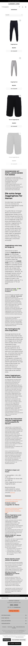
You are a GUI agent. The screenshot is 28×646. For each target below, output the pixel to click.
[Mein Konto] (22, 7)
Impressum (4, 626)
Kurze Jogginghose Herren (11, 501)
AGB (14, 626)
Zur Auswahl (14, 51)
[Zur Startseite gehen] (14, 4)
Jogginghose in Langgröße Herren (13, 499)
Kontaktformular (17, 607)
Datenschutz (10, 626)
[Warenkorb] (25, 7)
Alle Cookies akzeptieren (14, 643)
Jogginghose (14, 44)
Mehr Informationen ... (19, 636)
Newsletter (14, 627)
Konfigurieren (7, 639)
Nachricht (12, 492)
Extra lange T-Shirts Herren (11, 508)
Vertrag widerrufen (14, 610)
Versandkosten (21, 630)
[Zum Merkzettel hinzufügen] (20, 20)
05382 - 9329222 (14, 605)
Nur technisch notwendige (18, 639)
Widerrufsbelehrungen (20, 626)
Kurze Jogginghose (14, 119)
